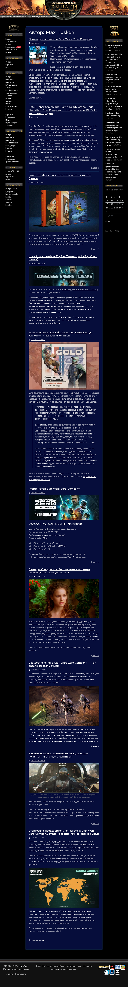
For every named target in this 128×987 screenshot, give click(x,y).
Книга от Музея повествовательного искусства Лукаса (60, 176)
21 (117, 204)
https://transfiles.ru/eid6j (39, 549)
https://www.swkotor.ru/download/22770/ (47, 546)
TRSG (112, 231)
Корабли (9, 205)
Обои (7, 67)
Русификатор (10, 192)
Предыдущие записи (36, 940)
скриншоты (10, 177)
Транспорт (9, 101)
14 (117, 201)
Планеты (9, 148)
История (9, 109)
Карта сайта (20, 974)
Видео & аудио (11, 123)
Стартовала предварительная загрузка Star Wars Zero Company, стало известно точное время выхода (64, 832)
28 (117, 208)
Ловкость (9, 96)
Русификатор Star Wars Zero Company (54, 488)
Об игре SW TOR (11, 189)
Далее (95, 168)
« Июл (108, 221)
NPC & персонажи (12, 90)
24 (107, 208)
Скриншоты (10, 65)
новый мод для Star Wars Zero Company (80, 289)
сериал (53, 17)
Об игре (8, 62)
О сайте (8, 52)
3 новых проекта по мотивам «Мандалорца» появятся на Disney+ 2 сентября (58, 755)
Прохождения (13, 47)
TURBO (117, 231)
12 (112, 201)
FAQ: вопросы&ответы (14, 194)
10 (107, 201)
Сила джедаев (11, 146)
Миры (8, 104)
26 (112, 208)
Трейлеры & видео (12, 162)
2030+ (26, 17)
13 (115, 201)
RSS (107, 231)
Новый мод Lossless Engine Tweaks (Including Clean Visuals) (63, 258)
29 (120, 208)
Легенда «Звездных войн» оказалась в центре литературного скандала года (59, 571)
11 (109, 201)
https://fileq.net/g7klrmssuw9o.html (44, 543)
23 (122, 204)
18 (109, 204)
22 (120, 204)
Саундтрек (10, 125)
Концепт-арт (10, 117)
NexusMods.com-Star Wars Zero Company (62, 317)
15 (120, 201)
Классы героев (11, 106)
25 (109, 208)
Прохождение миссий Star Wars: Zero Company (60, 39)
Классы (8, 197)
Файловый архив (12, 50)
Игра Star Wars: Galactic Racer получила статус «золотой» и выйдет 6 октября (60, 334)
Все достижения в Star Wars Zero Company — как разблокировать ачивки (62, 664)
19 (112, 204)
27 (115, 208)
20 (115, 204)
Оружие (8, 98)
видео (8, 179)
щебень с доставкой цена (69, 966)
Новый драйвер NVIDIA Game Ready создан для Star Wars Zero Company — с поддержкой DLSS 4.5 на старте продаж (63, 110)
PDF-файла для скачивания (58, 70)
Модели (8, 120)
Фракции (9, 202)
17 (107, 204)
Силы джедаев (11, 93)
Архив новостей (11, 42)
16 (122, 201)
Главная (8, 39)
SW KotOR (34, 17)
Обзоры (8, 44)
